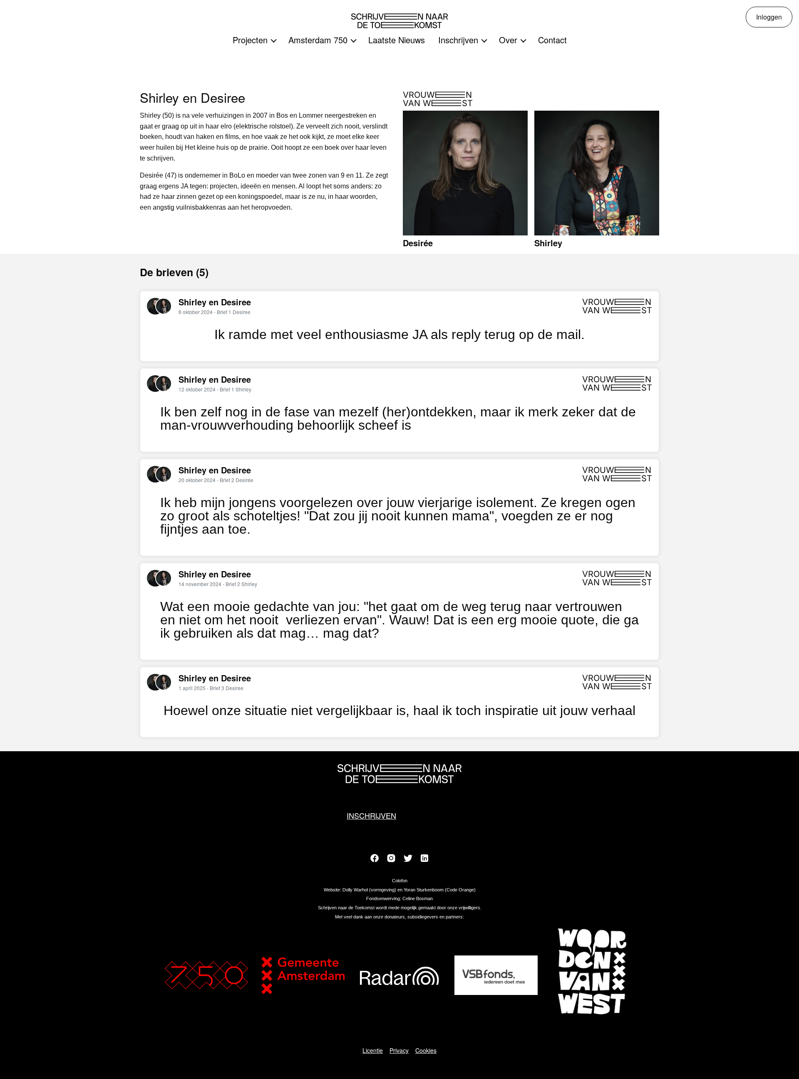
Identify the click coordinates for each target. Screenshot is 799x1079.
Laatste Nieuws (396, 40)
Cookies (426, 1050)
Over (508, 40)
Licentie (372, 1050)
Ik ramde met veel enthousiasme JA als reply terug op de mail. (399, 334)
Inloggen (769, 17)
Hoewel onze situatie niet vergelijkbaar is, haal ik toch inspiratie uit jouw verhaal (399, 710)
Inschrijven (458, 40)
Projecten (250, 40)
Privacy (399, 1050)
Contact (552, 40)
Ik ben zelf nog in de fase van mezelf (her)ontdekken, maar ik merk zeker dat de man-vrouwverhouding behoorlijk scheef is (398, 418)
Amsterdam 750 (317, 40)
